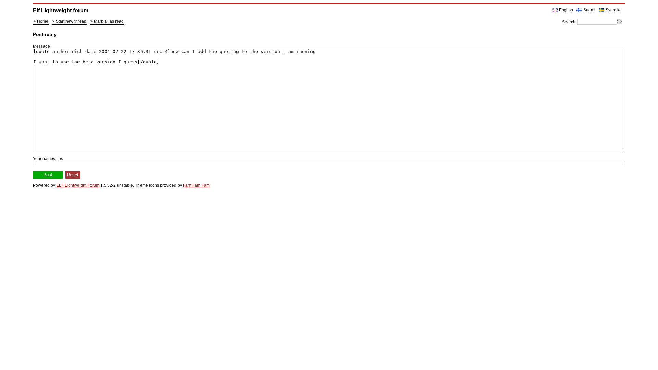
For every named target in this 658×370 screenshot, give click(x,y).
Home (42, 21)
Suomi (589, 10)
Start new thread (71, 21)
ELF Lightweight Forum (77, 185)
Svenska (614, 10)
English (566, 10)
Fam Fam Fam (196, 185)
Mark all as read (109, 21)
